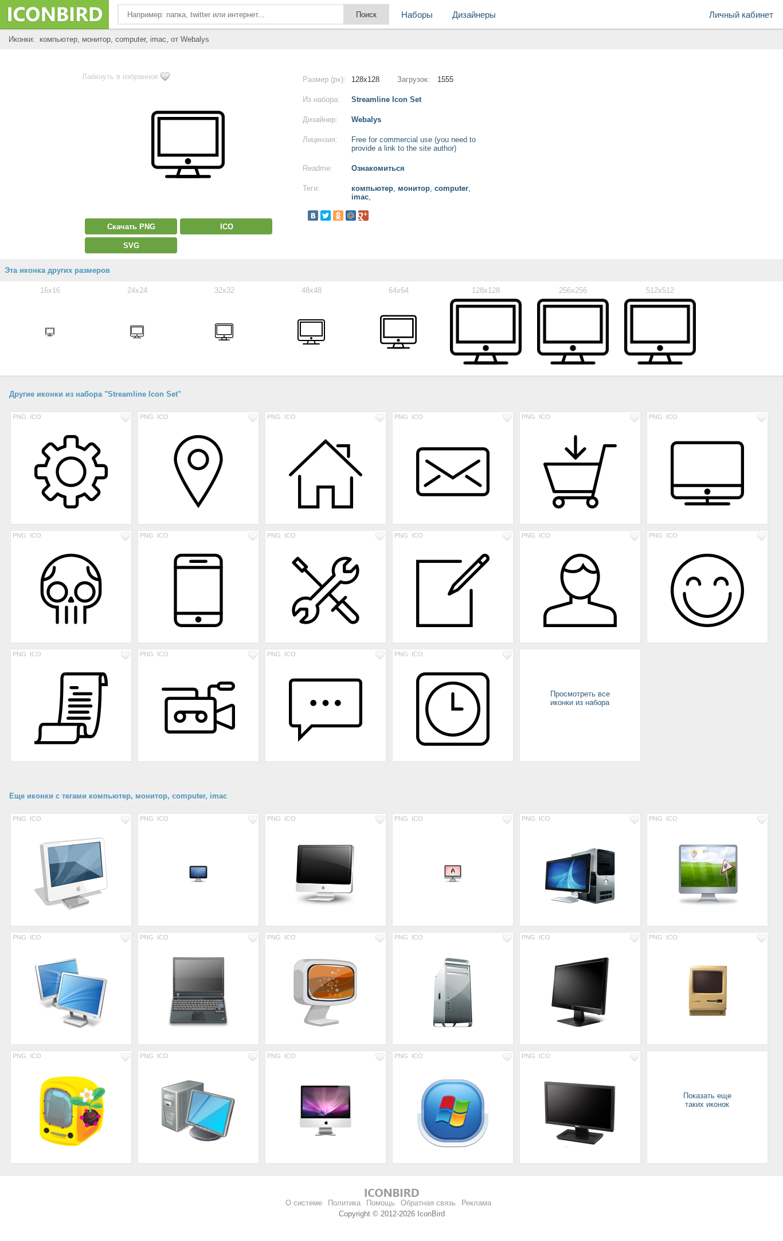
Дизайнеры (474, 14)
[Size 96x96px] (707, 992)
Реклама (476, 1203)
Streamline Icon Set (386, 99)
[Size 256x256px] (707, 873)
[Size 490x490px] (71, 1110)
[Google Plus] (363, 215)
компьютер (372, 188)
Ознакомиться (378, 168)
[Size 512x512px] (580, 873)
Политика (344, 1203)
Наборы (417, 14)
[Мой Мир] (351, 215)
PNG (19, 416)
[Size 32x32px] (198, 873)
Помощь (380, 1203)
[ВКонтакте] (313, 215)
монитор (414, 188)
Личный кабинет (741, 14)
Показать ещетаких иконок (707, 1100)
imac (360, 197)
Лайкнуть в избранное (120, 76)
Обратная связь (428, 1203)
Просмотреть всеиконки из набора (580, 698)
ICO (226, 226)
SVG (131, 245)
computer (451, 188)
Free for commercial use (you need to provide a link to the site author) (413, 143)
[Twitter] (325, 215)
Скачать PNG (131, 226)
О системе (303, 1203)
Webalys (366, 119)
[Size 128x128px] (71, 471)
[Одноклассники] (338, 215)
